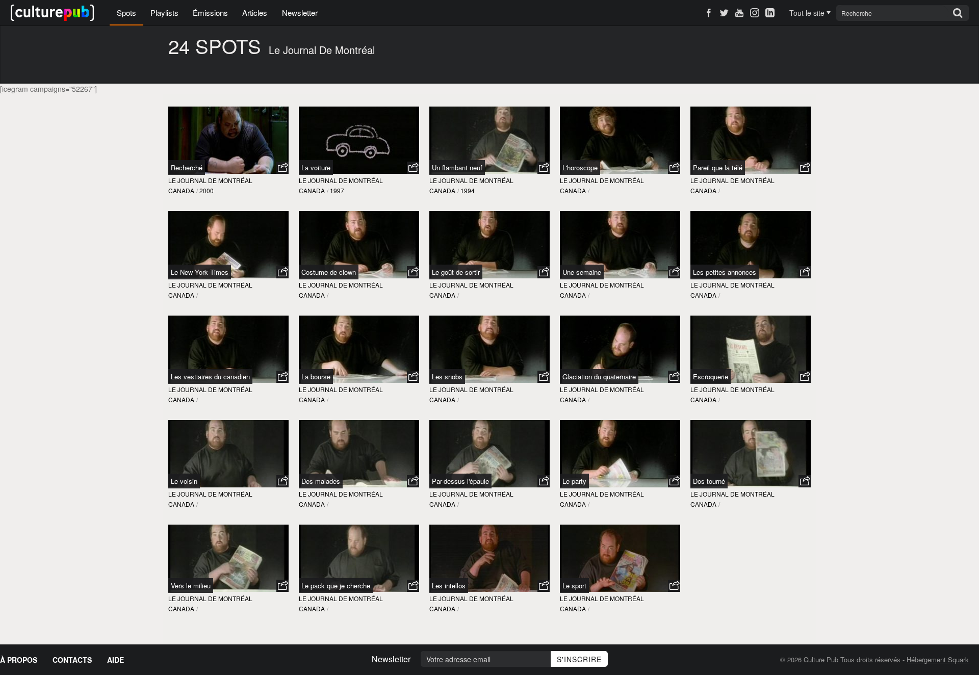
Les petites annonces (724, 272)
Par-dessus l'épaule (460, 481)
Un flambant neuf (457, 167)
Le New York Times (199, 272)
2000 (206, 190)
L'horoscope (580, 167)
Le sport (574, 585)
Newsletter (300, 12)
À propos (18, 660)
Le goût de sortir (456, 272)
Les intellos (449, 585)
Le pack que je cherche (335, 585)
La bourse (315, 376)
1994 (467, 190)
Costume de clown (328, 272)
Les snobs (447, 376)
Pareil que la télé (717, 167)
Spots (126, 12)
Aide (115, 660)
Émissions (210, 12)
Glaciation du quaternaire (599, 376)
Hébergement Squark (938, 659)
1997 (337, 190)
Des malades (320, 481)
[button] (282, 168)
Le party (574, 481)
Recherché (186, 167)
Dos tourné (709, 481)
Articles (254, 12)
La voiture (315, 167)
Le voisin (184, 481)
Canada (181, 190)
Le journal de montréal (210, 180)
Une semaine (581, 272)
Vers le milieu (191, 585)
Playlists (164, 12)
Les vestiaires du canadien (210, 376)
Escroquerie (710, 376)
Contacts (72, 660)
